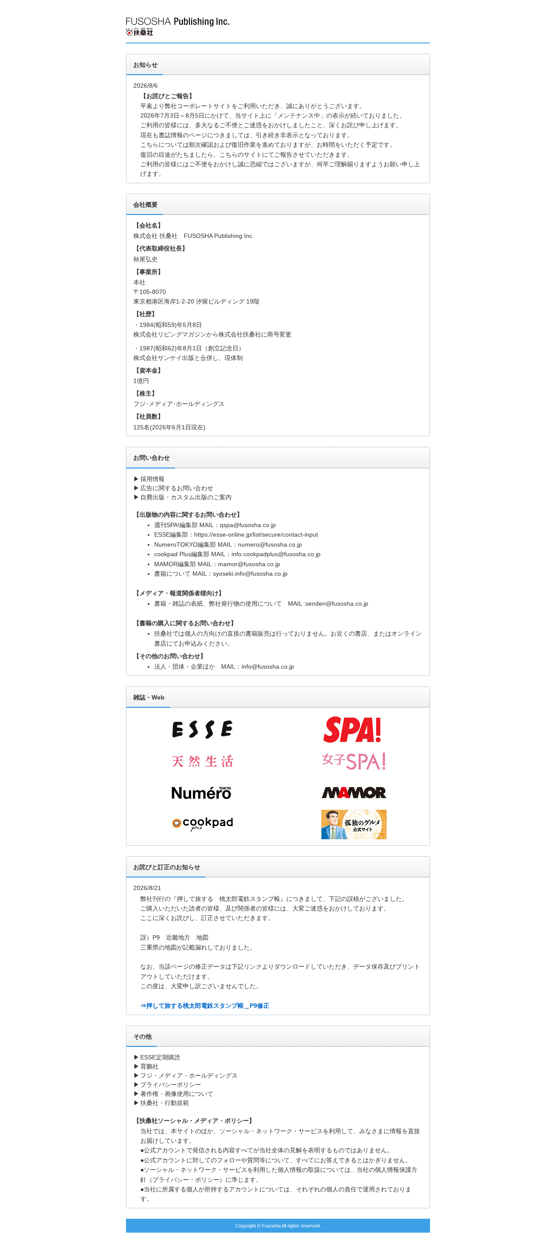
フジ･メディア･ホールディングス (179, 403)
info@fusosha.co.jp (268, 666)
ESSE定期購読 (160, 1057)
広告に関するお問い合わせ (176, 488)
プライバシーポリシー (170, 1084)
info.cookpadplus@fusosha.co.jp (276, 554)
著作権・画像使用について (176, 1093)
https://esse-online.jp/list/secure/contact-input (256, 534)
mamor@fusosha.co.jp (249, 564)
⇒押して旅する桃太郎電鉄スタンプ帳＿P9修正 (204, 1005)
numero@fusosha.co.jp (270, 544)
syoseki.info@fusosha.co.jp (250, 573)
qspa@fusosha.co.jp (248, 524)
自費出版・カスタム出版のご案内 (186, 497)
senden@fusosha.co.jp (336, 603)
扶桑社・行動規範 (164, 1102)
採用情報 (152, 478)
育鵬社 (149, 1066)
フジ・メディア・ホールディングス (189, 1075)
